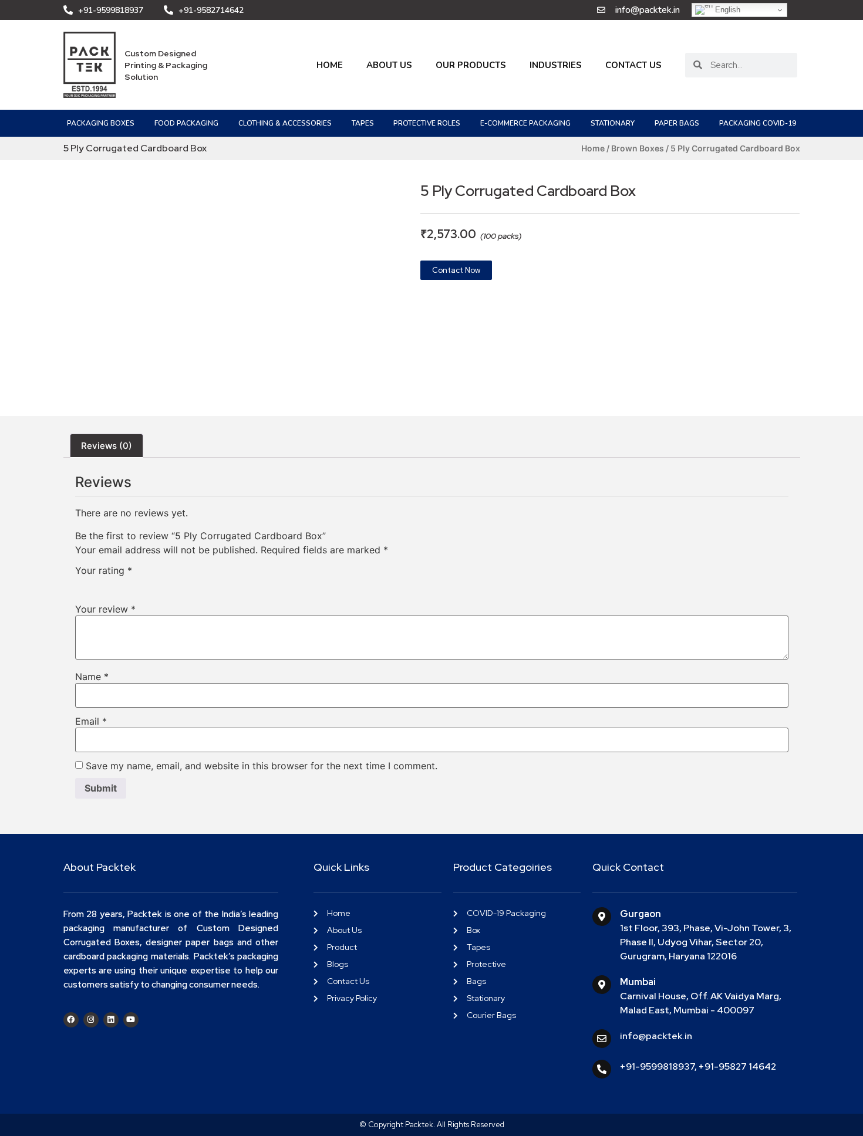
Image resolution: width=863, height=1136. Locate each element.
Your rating (103, 570)
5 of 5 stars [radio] (150, 584)
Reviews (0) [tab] (106, 445)
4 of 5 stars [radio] (133, 584)
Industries (556, 65)
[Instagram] (91, 1019)
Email (91, 721)
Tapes (363, 123)
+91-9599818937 (657, 1066)
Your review (105, 609)
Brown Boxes (637, 148)
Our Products (471, 65)
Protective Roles (426, 123)
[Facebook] (71, 1019)
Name (92, 676)
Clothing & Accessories (285, 123)
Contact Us (633, 65)
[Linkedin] (111, 1019)
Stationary (613, 123)
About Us (389, 65)
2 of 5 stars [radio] (99, 584)
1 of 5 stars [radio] (82, 584)
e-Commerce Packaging (525, 123)
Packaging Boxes (100, 123)
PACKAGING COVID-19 (757, 123)
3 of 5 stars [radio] (116, 584)
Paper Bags (677, 123)
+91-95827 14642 (737, 1066)
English (726, 9)
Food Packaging (186, 123)
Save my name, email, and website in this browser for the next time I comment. (261, 765)
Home (329, 65)
